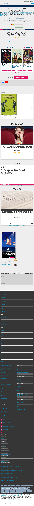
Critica (10, 29)
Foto (26, 29)
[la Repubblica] (29, 1)
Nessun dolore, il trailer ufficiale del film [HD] (7, 481)
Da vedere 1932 (15, 12)
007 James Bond (3, 489)
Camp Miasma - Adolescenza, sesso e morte (8, 426)
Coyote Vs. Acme (19, 379)
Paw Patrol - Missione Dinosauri (21, 398)
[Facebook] (7, 18)
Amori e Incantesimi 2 (20, 402)
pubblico (1, 15)
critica (32, 14)
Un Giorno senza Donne (4, 411)
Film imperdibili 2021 (3, 300)
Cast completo (27, 13)
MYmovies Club (16, 495)
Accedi (32, 3)
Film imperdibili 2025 (3, 294)
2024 (7, 293)
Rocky (22, 492)
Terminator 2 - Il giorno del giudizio (22, 375)
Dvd (23, 494)
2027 (1, 293)
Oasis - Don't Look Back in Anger (21, 409)
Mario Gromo (3, 279)
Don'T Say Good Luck (4, 412)
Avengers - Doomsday (4, 385)
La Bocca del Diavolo (3, 415)
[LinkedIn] (11, 18)
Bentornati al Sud (3, 394)
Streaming (32, 29)
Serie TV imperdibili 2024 (4, 317)
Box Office (27, 494)
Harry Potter (28, 489)
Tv (25, 494)
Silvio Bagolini (16, 13)
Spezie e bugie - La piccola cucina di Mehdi (8, 430)
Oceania (3, 419)
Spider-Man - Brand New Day (6, 422)
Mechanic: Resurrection (4, 440)
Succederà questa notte (4, 398)
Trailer (7, 495)
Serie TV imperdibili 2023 (4, 318)
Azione (2, 334)
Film (10, 494)
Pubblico (13, 29)
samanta (2, 276)
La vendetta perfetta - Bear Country (5, 368)
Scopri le (17, 159)
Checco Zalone (20, 487)
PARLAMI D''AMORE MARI (17, 146)
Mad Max (11, 492)
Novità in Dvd (2, 312)
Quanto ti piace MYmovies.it (4, 290)
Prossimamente (3, 495)
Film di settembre (3, 311)
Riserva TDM (25, 499)
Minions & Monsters (5, 429)
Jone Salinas (22, 13)
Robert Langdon (24, 489)
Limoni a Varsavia (19, 369)
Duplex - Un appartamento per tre (5, 454)
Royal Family (2, 488)
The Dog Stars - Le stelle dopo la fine (6, 365)
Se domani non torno (3, 399)
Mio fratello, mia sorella (4, 456)
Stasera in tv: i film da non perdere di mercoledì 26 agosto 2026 (9, 477)
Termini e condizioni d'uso (18, 499)
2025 (5, 293)
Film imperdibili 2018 (3, 304)
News (7, 29)
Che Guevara (15, 492)
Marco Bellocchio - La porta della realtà (22, 372)
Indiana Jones (15, 489)
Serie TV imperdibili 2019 (4, 324)
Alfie (1, 452)
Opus (1, 487)
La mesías (4, 65)
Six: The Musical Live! (4, 408)
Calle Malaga (2, 388)
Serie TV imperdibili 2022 (4, 320)
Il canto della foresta (3, 401)
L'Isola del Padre (3, 414)
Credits (2, 499)
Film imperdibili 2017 (3, 305)
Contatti (5, 499)
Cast (4, 29)
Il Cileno (2, 369)
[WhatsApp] (13, 18)
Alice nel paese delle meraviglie (5, 492)
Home (2, 494)
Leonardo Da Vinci (7, 488)
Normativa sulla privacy (10, 499)
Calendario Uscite (14, 494)
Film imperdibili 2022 (3, 298)
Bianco (2, 402)
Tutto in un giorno (27, 66)
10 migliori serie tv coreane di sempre (6, 325)
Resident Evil (2, 387)
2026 (3, 293)
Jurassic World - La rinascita (4, 461)
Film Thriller (2, 330)
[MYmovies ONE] (27, 47)
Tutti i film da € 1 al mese (8, 47)
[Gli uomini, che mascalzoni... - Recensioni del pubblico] (17, 143)
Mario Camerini (6, 12)
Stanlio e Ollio (3, 447)
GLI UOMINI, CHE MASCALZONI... (17, 212)
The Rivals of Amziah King (4, 407)
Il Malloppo (18, 384)
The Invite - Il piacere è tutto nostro (5, 381)
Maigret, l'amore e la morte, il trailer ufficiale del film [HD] (8, 467)
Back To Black (3, 438)
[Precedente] (2, 107)
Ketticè (18, 390)
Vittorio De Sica (23, 12)
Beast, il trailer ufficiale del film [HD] (5, 474)
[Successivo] (32, 107)
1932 (8, 14)
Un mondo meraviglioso (20, 403)
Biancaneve (15, 487)
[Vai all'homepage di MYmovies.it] (5, 4)
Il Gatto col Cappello (3, 395)
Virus (11, 489)
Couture (2, 373)
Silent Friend (19, 386)
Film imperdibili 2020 (3, 301)
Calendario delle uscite (4, 378)
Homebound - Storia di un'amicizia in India (16, 66)
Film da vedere (3, 307)
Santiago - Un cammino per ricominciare (6, 384)
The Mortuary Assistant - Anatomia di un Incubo (23, 391)
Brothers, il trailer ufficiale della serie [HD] (6, 473)
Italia (6, 14)
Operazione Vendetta (3, 459)
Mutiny (18, 406)
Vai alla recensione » (22, 158)
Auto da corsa (8, 489)
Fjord (1, 392)
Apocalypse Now (3, 445)
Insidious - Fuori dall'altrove (6, 423)
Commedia (2, 14)
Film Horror (2, 331)
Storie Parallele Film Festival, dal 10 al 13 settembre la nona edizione (10, 466)
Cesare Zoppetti (29, 12)
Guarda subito (6, 70)
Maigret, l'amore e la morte (4, 405)
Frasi (29, 29)
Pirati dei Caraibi (26, 488)
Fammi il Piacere (19, 387)
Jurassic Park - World (14, 488)
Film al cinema (3, 308)
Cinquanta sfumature (20, 488)
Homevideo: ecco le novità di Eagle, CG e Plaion (7, 480)
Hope (1, 391)
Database (7, 494)
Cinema (4, 494)
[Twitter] (9, 18)
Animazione (2, 333)
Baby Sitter (28, 487)
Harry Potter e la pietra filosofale (5, 375)
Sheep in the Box (3, 372)
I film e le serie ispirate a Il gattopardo (8, 487)
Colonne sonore (11, 495)
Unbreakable (19, 489)
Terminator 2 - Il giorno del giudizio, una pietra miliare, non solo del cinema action (11, 470)
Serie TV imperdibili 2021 (4, 321)
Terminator (19, 492)
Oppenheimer (24, 487)
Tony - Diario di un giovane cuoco (5, 366)
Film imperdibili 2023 (3, 297)
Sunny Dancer (19, 380)
